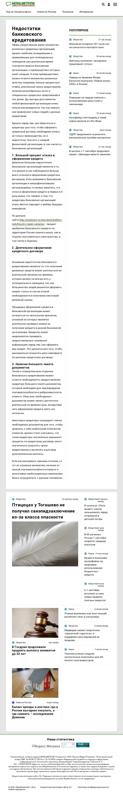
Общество (78, 39)
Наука (76, 73)
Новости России (24, 702)
